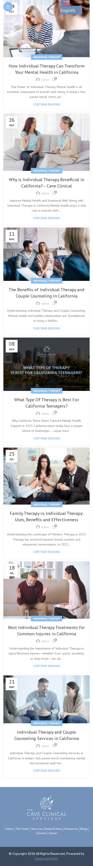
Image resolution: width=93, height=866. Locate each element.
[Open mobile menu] (8, 6)
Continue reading (46, 104)
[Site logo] (46, 7)
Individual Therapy (46, 57)
